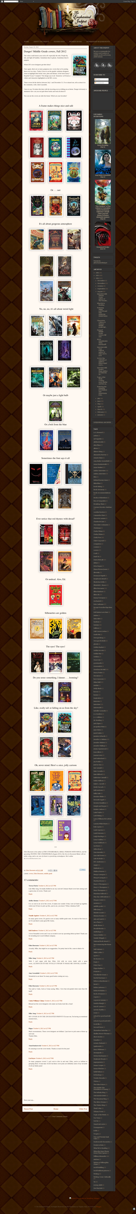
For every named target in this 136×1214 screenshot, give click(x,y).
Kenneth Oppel (99, 800)
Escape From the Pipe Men (103, 607)
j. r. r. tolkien (98, 717)
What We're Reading (101, 304)
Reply (30, 894)
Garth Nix (97, 634)
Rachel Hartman (99, 978)
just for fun (97, 765)
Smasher (97, 1040)
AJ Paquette (98, 439)
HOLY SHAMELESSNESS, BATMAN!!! (102, 342)
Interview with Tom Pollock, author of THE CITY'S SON (102, 351)
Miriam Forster (99, 916)
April (99, 407)
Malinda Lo (97, 868)
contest (96, 547)
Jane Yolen (97, 730)
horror (96, 692)
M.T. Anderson (99, 862)
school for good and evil (102, 1016)
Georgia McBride (100, 641)
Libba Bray (97, 849)
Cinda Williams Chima (36, 1001)
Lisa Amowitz (98, 852)
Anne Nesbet (98, 467)
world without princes (101, 1171)
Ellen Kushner (98, 591)
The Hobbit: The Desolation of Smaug (101, 1088)
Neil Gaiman (98, 949)
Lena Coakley (98, 840)
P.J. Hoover (97, 959)
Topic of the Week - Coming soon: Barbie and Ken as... (102, 380)
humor (96, 695)
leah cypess (97, 827)
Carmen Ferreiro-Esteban (103, 507)
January (100, 415)
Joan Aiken (97, 752)
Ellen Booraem (31, 870)
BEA (95, 477)
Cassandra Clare (99, 515)
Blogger (98, 1207)
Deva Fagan (98, 566)
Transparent (98, 1127)
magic (96, 865)
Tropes (96, 1134)
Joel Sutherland (99, 758)
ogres (96, 956)
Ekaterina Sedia (99, 582)
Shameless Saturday (101, 1030)
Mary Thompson (99, 890)
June (99, 401)
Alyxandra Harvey (100, 455)
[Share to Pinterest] (56, 870)
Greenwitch (98, 666)
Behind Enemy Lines (101, 480)
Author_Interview (100, 474)
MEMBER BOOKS (75, 42)
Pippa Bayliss (98, 968)
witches (96, 1159)
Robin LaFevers (99, 987)
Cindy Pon (97, 537)
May (99, 404)
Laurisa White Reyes (100, 824)
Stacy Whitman (99, 1049)
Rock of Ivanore (99, 994)
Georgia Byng (98, 638)
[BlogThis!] (51, 870)
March (99, 409)
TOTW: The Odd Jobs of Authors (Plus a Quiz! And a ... (102, 361)
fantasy (96, 625)
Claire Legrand (99, 541)
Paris (95, 962)
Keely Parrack (98, 787)
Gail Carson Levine (100, 631)
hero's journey (99, 679)
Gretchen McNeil (99, 669)
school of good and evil (102, 1021)
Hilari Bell (97, 682)
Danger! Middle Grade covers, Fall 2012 (101, 333)
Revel (95, 984)
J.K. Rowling (98, 720)
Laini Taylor (98, 812)
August (100, 291)
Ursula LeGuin (98, 1145)
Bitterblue (97, 483)
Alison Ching (98, 451)
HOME (26, 42)
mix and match (99, 919)
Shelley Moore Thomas (102, 1034)
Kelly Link (97, 793)
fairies (96, 615)
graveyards (98, 663)
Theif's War (97, 1108)
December (101, 281)
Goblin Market (99, 647)
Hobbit (96, 685)
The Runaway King (100, 1099)
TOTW (96, 1121)
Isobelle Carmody (100, 711)
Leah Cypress (98, 830)
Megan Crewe (98, 900)
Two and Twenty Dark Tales (101, 1138)
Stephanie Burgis (100, 1059)
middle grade (48, 873)
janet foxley (98, 733)
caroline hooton (99, 512)
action (96, 436)
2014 (97, 273)
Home (56, 1109)
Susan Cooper (98, 1065)
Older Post (83, 1109)
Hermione (97, 676)
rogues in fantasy (100, 1000)
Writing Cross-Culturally (102, 1177)
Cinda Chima (98, 531)
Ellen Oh (96, 595)
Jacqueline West (99, 727)
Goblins (96, 657)
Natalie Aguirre (34, 915)
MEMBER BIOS (59, 42)
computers (97, 544)
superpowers (98, 1062)
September (101, 289)
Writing (96, 1174)
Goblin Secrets (99, 650)
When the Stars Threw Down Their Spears (101, 1152)
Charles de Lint (99, 521)
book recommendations (102, 493)
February (100, 412)
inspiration (97, 698)
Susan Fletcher (99, 1068)
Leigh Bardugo (99, 836)
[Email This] (49, 870)
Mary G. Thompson (100, 887)
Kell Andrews (33, 930)
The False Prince (99, 1084)
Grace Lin (97, 660)
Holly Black (97, 688)
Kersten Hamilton (100, 803)
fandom (96, 622)
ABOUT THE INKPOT (41, 42)
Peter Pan (97, 965)
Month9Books (99, 928)
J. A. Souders (98, 714)
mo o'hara (97, 922)
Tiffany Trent (98, 1111)
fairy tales (97, 619)
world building (99, 1167)
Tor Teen (97, 1118)
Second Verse (98, 1027)
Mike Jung (97, 909)
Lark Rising (98, 816)
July (98, 398)
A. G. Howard (98, 432)
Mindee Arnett (99, 913)
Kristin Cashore (99, 809)
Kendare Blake (99, 796)
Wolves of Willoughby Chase (101, 1163)
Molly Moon (98, 925)
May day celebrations (101, 897)
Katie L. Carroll (99, 784)
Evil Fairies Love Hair (101, 612)
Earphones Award (100, 579)
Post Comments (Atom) (59, 1116)
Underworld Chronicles (102, 1142)
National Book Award (101, 941)
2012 (97, 278)
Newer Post (28, 1109)
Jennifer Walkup (99, 746)
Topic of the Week (100, 1115)
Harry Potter (98, 673)
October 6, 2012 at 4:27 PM (47, 886)
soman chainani (99, 1043)
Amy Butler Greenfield (101, 461)
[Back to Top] (134, 1209)
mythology (97, 932)
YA (94, 1182)
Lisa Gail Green (99, 855)
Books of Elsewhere (100, 498)
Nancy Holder (98, 935)
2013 (97, 275)
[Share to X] (53, 870)
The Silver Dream (100, 1102)
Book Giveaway (99, 490)
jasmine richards (99, 736)
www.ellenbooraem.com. (33, 858)
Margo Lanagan (99, 874)
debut (96, 563)
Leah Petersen (99, 833)
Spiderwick (97, 1046)
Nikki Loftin (98, 952)
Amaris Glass (98, 458)
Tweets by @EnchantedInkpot (100, 262)
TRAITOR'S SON (99, 1124)
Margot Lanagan (99, 878)
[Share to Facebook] (55, 870)
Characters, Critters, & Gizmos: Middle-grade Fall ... (102, 324)
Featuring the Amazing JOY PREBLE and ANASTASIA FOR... (102, 391)
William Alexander (100, 1156)
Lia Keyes (32, 1058)
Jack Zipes (97, 723)
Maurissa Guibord (100, 893)
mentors (97, 903)
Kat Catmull (98, 768)
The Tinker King (99, 1105)
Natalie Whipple (99, 938)
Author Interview (99, 471)
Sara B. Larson (99, 1006)
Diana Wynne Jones (100, 569)
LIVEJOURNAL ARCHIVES (102, 422)
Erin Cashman (98, 604)
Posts (98, 79)
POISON (96, 971)
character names (99, 518)
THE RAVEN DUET (100, 1096)
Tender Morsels (99, 1078)
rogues (96, 997)
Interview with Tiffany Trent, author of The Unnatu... (102, 297)
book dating (98, 486)
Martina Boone (99, 881)
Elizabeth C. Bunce (100, 585)
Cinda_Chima (98, 534)
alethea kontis (98, 442)
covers (31, 873)
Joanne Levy (98, 755)
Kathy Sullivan (98, 781)
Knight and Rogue (100, 806)
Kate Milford (98, 774)
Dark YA (96, 556)
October (100, 286)
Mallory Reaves (99, 871)
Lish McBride (98, 859)
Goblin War (97, 654)
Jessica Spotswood (100, 749)
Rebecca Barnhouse (100, 981)
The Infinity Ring (99, 1092)
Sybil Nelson (98, 1072)
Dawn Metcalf (98, 560)
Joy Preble (97, 762)
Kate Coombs (98, 771)
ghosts (96, 644)
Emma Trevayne (99, 598)
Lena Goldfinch (99, 843)
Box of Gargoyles (100, 501)
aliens (96, 448)
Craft (95, 553)
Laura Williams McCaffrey (103, 819)
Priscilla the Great (100, 975)
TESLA (96, 1081)
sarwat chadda (99, 1010)
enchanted (97, 601)
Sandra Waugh (99, 1003)
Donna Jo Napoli (99, 576)
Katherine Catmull (100, 777)
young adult (98, 1185)
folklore (96, 628)
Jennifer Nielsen (99, 742)
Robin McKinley (99, 991)
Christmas (97, 528)
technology (98, 1075)
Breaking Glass (99, 504)
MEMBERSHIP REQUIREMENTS (98, 42)
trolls (95, 1131)
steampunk (97, 1053)
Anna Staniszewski (100, 464)
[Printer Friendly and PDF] (82, 870)
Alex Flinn (97, 445)
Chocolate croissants (101, 525)
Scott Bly (97, 1024)
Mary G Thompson (100, 884)
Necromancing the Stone (102, 944)
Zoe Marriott (98, 1188)
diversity (97, 572)
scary (95, 1013)
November (101, 283)
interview (97, 704)
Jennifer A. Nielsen (100, 739)
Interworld (97, 707)
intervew (97, 701)
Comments (100, 83)
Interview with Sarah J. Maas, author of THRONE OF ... (102, 371)
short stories (98, 1037)
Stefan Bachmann (100, 1056)
